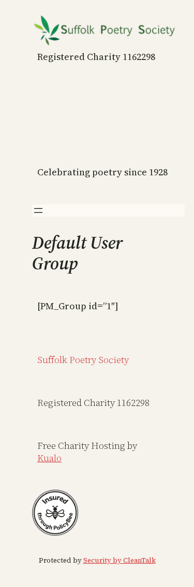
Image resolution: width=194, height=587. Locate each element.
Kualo (49, 457)
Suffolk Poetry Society (83, 359)
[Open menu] (38, 210)
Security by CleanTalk (119, 560)
